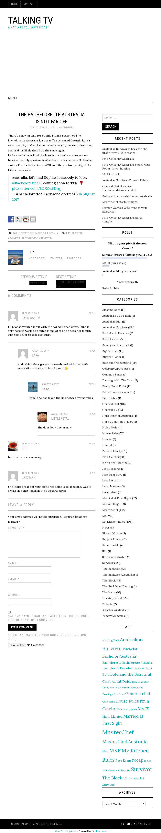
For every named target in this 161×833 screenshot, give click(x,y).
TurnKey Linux (98, 830)
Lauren (124, 709)
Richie (147, 760)
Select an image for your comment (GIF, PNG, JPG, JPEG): (47, 637)
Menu (12, 98)
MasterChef (110, 510)
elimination (143, 682)
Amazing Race (111, 310)
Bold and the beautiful (116, 363)
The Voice (108, 592)
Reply (92, 313)
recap (137, 760)
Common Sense (112, 374)
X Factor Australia (114, 610)
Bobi (149, 668)
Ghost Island (108, 701)
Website (14, 595)
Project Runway (112, 539)
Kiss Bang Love (112, 474)
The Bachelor (111, 569)
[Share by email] (33, 219)
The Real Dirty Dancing (117, 586)
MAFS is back (111, 174)
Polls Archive (111, 288)
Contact (29, 3)
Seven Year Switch (114, 557)
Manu (106, 716)
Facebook (74, 258)
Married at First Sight (116, 498)
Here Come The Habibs (117, 421)
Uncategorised (112, 598)
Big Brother (110, 351)
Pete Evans (123, 760)
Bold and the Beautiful (130, 674)
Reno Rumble (110, 545)
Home (14, 3)
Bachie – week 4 (38, 282)
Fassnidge (107, 694)
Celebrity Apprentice (116, 368)
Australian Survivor (114, 327)
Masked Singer (112, 504)
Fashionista (127, 824)
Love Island (109, 492)
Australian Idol (111, 321)
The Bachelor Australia (44, 233)
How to (107, 439)
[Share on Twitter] (18, 219)
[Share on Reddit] (26, 219)
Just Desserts (111, 468)
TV (125, 778)
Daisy (126, 681)
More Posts (37, 258)
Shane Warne (109, 770)
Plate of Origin (112, 533)
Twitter (56, 258)
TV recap (133, 778)
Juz (52, 127)
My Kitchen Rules (113, 521)
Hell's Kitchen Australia (117, 415)
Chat (117, 681)
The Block (109, 580)
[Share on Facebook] (11, 219)
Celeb (107, 681)
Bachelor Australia (119, 656)
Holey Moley (110, 427)
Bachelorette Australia (22, 237)
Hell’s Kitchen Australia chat (70, 284)
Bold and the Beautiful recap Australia (127, 196)
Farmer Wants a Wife (116, 392)
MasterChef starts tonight (119, 202)
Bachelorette (21, 233)
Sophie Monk (44, 237)
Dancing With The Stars (118, 380)
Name (13, 563)
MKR (115, 750)
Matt (105, 751)
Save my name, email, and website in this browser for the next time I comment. (48, 618)
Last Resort (110, 480)
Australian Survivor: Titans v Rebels (125, 180)
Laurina (133, 709)
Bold (106, 674)
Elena (134, 682)
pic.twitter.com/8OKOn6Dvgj (36, 188)
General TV (109, 410)
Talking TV (30, 20)
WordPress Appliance (66, 830)
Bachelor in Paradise (115, 333)
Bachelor (130, 649)
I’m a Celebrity (111, 457)
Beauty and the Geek (115, 345)
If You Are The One (115, 463)
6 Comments (66, 127)
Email (14, 579)
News (106, 527)
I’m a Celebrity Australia (118, 158)
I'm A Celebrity (112, 451)
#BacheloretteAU (26, 183)
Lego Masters (111, 486)
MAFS (143, 708)
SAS (104, 551)
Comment (16, 528)
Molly (106, 516)
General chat (110, 404)
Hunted (107, 445)
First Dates (109, 398)
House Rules (110, 433)
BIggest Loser (111, 357)
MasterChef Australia (125, 741)
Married (117, 716)
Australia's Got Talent (116, 315)
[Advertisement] (80, 63)
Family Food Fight (114, 386)
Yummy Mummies (113, 616)
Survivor (107, 563)
